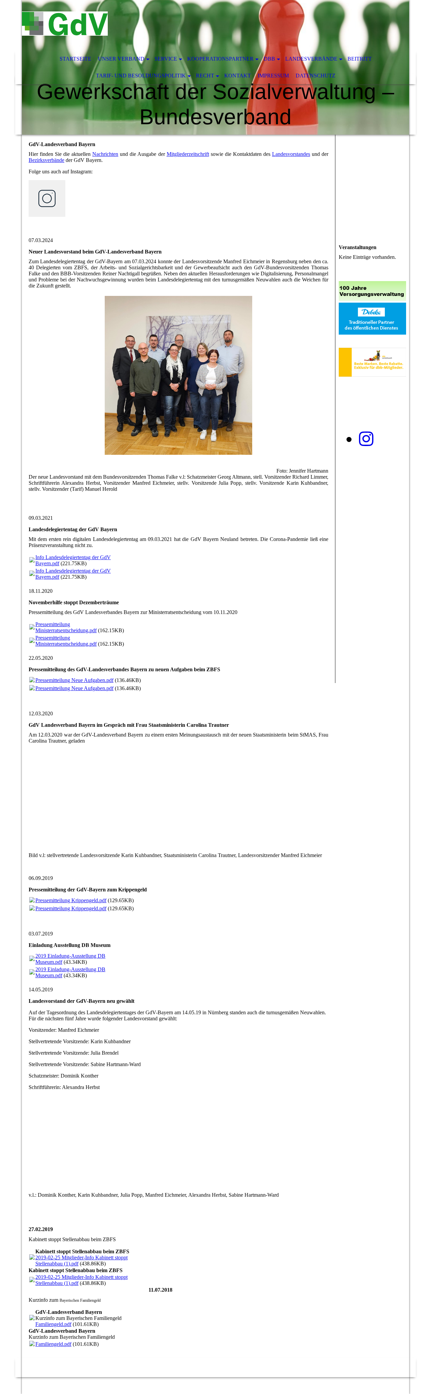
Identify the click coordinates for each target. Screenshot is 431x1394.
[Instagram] (366, 439)
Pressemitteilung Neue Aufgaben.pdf (74, 680)
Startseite (75, 59)
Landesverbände (311, 59)
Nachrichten (105, 154)
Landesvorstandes (291, 154)
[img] (195, 25)
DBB (269, 59)
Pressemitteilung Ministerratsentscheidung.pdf (66, 627)
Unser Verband (121, 59)
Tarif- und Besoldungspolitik (141, 75)
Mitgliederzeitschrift (188, 154)
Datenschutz (315, 75)
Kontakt (237, 75)
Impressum (273, 75)
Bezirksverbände (46, 160)
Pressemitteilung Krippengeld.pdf (70, 900)
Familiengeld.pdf (53, 1324)
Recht (205, 75)
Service (166, 59)
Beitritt (359, 59)
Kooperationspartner (220, 59)
